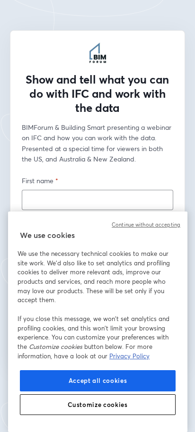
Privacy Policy (129, 356)
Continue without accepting (146, 224)
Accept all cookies (98, 380)
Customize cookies (97, 404)
